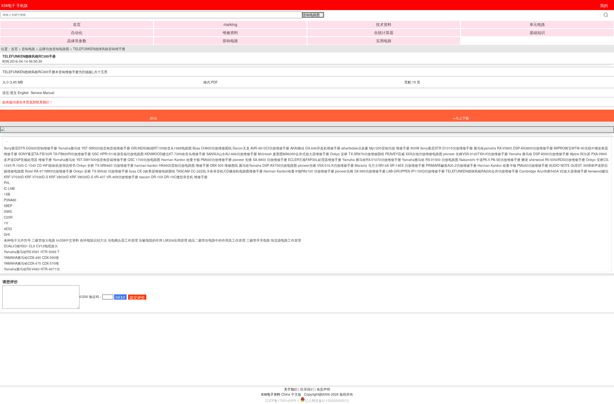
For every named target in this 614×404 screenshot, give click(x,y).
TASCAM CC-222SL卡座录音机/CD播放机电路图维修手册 (219, 171)
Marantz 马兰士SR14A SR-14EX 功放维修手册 (390, 165)
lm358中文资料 (67, 240)
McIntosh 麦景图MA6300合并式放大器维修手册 (293, 153)
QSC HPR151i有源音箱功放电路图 (118, 153)
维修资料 (230, 32)
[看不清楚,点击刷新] (120, 297)
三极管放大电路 (43, 240)
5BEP (8, 205)
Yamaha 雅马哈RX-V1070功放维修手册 (371, 159)
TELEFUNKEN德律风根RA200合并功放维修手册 (482, 171)
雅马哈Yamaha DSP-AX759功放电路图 (268, 165)
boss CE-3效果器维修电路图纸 (152, 171)
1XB (7, 194)
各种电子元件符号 (17, 240)
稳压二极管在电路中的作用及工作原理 (216, 240)
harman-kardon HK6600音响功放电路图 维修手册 (172, 165)
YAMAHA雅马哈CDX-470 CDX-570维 (31, 263)
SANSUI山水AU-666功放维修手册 (231, 153)
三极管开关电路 (258, 240)
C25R (8, 217)
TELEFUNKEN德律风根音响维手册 (99, 48)
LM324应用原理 (175, 240)
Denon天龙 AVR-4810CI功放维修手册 (261, 148)
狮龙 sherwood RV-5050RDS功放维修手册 (553, 159)
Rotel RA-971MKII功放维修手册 (48, 171)
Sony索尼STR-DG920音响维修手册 (30, 148)
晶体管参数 (76, 40)
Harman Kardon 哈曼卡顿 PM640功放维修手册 (513, 165)
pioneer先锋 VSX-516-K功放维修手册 (326, 165)
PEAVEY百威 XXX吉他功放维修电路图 (413, 153)
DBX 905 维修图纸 (224, 165)
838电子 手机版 (14, 5)
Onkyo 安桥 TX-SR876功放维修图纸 (357, 153)
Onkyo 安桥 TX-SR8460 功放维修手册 (105, 165)
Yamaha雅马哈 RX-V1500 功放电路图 (430, 159)
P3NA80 (10, 199)
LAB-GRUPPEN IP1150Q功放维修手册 (415, 171)
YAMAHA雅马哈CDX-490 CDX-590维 (31, 257)
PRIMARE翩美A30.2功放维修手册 (451, 165)
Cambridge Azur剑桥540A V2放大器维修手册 (553, 171)
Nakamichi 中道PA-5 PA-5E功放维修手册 (489, 159)
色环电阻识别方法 (93, 240)
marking (230, 24)
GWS (8, 211)
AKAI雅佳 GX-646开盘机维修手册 (315, 148)
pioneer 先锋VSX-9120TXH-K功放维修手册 (475, 153)
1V (6, 222)
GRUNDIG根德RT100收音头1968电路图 (161, 148)
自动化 (77, 32)
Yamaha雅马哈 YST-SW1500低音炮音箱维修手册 (90, 159)
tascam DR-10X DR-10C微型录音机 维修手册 (173, 176)
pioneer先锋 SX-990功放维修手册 (360, 171)
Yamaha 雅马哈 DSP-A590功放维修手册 (539, 153)
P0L (7, 182)
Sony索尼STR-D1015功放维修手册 (446, 148)
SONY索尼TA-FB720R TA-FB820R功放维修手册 (54, 153)
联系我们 (307, 389)
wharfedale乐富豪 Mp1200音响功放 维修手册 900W (380, 148)
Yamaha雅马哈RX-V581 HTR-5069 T (31, 251)
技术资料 (383, 24)
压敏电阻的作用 (150, 240)
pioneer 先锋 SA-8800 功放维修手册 (260, 159)
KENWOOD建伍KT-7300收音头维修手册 (175, 153)
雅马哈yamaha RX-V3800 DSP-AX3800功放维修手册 (513, 148)
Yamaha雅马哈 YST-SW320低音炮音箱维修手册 (94, 148)
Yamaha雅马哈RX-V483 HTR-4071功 (32, 269)
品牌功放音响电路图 (54, 48)
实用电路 (383, 40)
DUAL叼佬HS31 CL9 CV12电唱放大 (31, 246)
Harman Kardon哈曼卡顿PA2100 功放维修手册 (299, 171)
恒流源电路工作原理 (286, 240)
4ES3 (8, 228)
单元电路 (537, 24)
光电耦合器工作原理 (123, 240)
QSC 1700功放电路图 (144, 159)
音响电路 (230, 40)
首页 (77, 24)
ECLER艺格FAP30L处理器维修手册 (314, 159)
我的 (604, 5)
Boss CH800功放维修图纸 (212, 148)
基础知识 (537, 32)
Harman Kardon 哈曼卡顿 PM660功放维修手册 (196, 159)
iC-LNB (9, 188)
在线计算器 (383, 32)
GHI (7, 234)
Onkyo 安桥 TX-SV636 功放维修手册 (100, 171)
